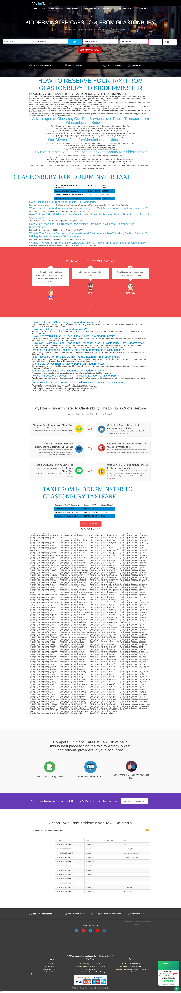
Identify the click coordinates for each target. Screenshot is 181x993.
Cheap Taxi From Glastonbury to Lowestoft (73, 554)
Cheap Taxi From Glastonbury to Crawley (42, 629)
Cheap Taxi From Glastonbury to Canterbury (43, 552)
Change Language (90, 8)
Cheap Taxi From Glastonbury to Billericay (103, 572)
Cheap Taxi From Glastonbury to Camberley (73, 614)
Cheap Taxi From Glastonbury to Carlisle (72, 534)
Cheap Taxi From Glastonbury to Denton (72, 644)
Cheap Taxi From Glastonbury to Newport (42, 643)
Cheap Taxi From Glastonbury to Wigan (42, 664)
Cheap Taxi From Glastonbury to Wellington (103, 612)
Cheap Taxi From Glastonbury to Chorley (72, 668)
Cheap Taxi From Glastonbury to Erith (131, 547)
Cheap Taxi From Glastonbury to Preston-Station (44, 577)
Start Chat (168, 981)
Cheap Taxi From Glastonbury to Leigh (132, 589)
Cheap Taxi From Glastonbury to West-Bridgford (134, 671)
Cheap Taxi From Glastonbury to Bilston (102, 609)
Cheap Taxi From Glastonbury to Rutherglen (103, 535)
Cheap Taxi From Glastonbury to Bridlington (73, 658)
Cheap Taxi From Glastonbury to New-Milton (103, 606)
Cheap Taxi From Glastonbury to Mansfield (43, 634)
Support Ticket (138, 65)
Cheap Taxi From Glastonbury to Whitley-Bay (73, 637)
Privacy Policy (93, 972)
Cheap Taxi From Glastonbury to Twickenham (134, 653)
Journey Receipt (73, 8)
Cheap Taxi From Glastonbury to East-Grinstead (104, 591)
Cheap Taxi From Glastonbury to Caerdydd (103, 698)
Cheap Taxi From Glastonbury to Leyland (72, 649)
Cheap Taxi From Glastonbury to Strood (72, 683)
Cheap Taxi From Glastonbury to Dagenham (43, 632)
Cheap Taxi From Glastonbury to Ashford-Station (44, 535)
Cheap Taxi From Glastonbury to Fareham (133, 550)
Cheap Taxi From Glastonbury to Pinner (102, 534)
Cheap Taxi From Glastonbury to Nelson (102, 559)
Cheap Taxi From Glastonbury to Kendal (102, 565)
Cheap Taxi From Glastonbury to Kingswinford (104, 622)
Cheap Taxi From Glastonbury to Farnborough (134, 549)
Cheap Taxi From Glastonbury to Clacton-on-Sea (104, 710)
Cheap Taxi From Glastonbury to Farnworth (103, 542)
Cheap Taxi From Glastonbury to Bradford (102, 689)
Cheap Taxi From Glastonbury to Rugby (72, 555)
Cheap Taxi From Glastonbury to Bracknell (73, 579)
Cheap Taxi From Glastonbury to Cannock (102, 560)
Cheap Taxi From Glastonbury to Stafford (132, 636)
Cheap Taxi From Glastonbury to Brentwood (103, 696)
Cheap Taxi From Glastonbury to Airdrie (72, 643)
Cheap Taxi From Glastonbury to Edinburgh (43, 557)
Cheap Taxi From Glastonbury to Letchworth (73, 684)
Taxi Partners (108, 8)
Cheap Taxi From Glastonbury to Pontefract (103, 654)
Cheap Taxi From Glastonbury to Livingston (133, 594)
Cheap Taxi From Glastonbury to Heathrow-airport (135, 698)
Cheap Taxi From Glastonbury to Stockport (43, 656)
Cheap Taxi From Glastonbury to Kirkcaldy (133, 587)
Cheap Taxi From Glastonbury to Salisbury (133, 627)
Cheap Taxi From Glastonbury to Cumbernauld (134, 535)
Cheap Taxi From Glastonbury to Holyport (42, 587)
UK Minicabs (50, 972)
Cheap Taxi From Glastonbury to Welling (132, 664)
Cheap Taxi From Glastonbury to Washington (73, 569)
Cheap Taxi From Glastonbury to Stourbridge (133, 637)
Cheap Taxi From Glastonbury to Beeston (72, 629)
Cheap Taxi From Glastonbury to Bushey (102, 604)
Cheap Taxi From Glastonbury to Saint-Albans (44, 646)
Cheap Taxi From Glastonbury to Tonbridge (73, 589)
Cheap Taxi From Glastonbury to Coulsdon (103, 636)
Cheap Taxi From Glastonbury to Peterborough (44, 574)
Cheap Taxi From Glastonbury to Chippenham (104, 706)
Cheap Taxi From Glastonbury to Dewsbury (133, 539)
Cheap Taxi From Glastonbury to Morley (132, 611)
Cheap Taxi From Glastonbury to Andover (72, 611)
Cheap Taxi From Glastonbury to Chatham (42, 694)
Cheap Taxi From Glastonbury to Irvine (71, 674)
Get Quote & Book (90, 50)
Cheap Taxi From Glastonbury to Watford (42, 674)
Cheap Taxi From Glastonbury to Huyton (132, 696)
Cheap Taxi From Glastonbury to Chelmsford (43, 637)
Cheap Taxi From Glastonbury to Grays (72, 641)
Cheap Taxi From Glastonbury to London (42, 534)
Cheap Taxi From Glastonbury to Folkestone (133, 555)
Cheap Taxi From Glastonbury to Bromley (42, 684)
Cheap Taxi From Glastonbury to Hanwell (102, 562)
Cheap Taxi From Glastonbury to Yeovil (132, 684)
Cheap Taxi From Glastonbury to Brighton (42, 545)
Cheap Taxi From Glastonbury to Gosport (72, 552)
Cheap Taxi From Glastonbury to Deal (101, 545)
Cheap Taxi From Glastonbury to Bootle (102, 688)
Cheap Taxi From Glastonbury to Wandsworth (134, 659)
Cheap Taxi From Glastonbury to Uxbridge (72, 557)
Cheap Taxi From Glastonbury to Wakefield (43, 673)
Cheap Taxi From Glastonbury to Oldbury (102, 614)
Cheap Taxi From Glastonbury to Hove (41, 679)
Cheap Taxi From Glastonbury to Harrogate (73, 539)
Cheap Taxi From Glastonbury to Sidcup (132, 632)
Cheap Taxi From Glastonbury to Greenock (133, 562)
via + (75, 42)
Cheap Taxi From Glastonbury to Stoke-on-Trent (44, 565)
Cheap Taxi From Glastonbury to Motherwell (73, 694)
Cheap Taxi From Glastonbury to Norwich (42, 607)
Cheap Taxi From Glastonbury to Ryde (71, 704)
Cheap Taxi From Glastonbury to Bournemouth (44, 547)
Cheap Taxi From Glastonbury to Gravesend (73, 540)
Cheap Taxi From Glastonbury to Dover (41, 554)
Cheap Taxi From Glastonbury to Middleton (133, 604)
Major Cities (124, 8)
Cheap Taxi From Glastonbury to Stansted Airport (135, 706)
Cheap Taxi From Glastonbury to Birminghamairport (105, 683)
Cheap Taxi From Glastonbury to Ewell (71, 666)
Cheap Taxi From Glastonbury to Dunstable (73, 664)
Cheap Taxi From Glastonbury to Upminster (103, 634)
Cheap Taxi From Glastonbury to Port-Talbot (73, 626)
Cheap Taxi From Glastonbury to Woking (132, 678)
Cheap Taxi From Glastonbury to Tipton (72, 604)
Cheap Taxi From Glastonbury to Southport (43, 683)
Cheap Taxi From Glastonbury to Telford (42, 609)
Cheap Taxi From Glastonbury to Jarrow (102, 644)
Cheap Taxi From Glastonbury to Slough (42, 653)
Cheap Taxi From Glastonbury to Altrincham (103, 659)
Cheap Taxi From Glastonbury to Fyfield (42, 659)
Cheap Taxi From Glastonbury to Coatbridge (103, 711)
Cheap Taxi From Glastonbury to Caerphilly (103, 699)
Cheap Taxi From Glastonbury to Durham (132, 542)
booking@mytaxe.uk (76, 65)
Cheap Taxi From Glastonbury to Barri (101, 671)
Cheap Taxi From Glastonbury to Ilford (131, 575)
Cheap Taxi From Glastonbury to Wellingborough (134, 666)
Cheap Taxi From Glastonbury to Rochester (133, 617)
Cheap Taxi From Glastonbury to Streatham (133, 641)
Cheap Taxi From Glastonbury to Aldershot (73, 639)
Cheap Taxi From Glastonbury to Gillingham (133, 557)
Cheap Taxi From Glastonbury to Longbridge (103, 617)
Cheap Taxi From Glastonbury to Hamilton (133, 565)
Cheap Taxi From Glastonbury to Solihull (42, 626)
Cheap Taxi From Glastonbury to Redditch (42, 703)
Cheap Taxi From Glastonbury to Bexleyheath (74, 711)
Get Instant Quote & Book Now (134, 801)
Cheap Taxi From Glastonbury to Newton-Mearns (105, 579)
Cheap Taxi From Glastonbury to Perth (132, 616)
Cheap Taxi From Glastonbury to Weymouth (133, 673)
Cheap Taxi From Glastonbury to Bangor (102, 664)
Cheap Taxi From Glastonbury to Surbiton (132, 646)
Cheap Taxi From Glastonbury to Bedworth (103, 679)
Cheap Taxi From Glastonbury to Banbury (102, 663)
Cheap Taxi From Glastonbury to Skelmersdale (74, 602)
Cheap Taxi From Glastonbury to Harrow (42, 649)
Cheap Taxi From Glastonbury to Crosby (132, 534)
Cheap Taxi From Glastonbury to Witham (102, 621)
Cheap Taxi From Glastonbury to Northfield (103, 607)
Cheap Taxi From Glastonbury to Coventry (42, 570)
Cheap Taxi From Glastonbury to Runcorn (132, 626)
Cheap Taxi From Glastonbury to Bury (71, 575)
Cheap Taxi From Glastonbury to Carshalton (103, 651)
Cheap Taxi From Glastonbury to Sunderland (133, 644)
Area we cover (141, 8)
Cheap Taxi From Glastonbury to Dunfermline (133, 540)
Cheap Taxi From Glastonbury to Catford (102, 701)
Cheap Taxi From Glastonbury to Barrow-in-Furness (105, 673)
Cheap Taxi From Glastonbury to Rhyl (101, 624)
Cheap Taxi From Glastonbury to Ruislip (132, 624)
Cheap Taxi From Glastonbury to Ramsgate (73, 582)
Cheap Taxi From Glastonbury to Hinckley (132, 570)
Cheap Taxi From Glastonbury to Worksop (133, 681)
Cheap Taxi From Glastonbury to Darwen (102, 656)
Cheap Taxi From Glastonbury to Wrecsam (133, 683)
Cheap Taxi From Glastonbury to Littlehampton (104, 575)
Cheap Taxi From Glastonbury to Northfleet (103, 552)
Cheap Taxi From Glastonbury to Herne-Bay (73, 609)
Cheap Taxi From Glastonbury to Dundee (42, 648)
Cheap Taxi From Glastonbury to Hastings (42, 617)
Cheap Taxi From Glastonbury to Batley (102, 676)
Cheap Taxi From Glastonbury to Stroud (72, 698)
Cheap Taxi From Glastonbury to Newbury (72, 584)
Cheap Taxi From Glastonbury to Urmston (132, 654)
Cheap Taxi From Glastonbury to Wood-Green (104, 569)
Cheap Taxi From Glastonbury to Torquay (132, 651)
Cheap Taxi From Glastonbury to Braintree (103, 694)
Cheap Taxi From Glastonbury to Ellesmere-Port (134, 544)
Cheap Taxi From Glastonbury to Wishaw (102, 544)
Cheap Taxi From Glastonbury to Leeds (42, 599)
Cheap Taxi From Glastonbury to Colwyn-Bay (73, 673)
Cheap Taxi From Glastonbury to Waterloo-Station (45, 611)
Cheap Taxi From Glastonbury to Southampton (44, 569)
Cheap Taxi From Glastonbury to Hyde (71, 676)
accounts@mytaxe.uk (135, 966)
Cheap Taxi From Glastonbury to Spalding (72, 669)
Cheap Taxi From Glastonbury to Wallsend (133, 658)
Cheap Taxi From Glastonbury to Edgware (42, 706)
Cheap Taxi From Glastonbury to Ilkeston (72, 607)
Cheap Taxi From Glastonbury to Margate (132, 601)
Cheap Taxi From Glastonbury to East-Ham (43, 708)
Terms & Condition (82, 972)
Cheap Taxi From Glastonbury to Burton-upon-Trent (75, 544)
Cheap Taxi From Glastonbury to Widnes (132, 674)
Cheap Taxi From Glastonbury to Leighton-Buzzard (75, 632)
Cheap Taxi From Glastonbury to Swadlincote (73, 691)
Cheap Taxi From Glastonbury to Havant (132, 567)
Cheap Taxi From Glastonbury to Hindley (102, 631)
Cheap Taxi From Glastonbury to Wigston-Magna (74, 693)
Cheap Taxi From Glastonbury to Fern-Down (103, 587)
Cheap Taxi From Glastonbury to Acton (102, 658)
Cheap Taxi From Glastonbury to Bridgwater (103, 693)
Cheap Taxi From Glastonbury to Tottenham (43, 644)
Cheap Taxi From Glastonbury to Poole (41, 654)
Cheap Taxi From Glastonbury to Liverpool (42, 597)
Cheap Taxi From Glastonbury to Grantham (133, 559)
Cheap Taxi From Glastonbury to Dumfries (72, 686)
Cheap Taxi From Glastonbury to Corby (102, 713)
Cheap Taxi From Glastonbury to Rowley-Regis (134, 619)
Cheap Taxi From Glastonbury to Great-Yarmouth (75, 612)
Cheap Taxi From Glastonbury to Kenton (72, 648)
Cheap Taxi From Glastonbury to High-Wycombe (44, 622)
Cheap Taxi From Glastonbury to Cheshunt (103, 703)
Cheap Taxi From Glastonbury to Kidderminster (134, 577)
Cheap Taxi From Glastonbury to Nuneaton (43, 688)
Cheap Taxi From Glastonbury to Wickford (72, 681)
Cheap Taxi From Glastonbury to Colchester (43, 582)
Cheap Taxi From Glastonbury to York (41, 612)
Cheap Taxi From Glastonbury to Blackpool (103, 686)
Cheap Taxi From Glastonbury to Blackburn (43, 542)
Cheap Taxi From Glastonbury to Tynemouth (73, 567)
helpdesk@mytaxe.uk (139, 969)
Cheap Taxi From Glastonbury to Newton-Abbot (104, 611)
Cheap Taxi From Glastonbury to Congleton (103, 639)
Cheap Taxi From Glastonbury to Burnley (72, 542)
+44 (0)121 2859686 (97, 964)
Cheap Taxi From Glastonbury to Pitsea (102, 626)
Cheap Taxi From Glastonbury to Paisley (42, 698)
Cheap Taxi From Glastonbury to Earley (72, 708)
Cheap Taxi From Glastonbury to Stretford (132, 643)
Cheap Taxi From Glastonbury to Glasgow (42, 559)
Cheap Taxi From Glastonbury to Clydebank (103, 597)
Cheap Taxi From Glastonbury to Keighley (72, 560)
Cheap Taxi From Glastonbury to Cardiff (42, 579)
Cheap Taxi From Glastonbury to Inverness (73, 559)
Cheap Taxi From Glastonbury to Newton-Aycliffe (105, 586)
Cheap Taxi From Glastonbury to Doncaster (43, 586)
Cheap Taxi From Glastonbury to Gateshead (43, 639)
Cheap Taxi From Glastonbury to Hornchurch (133, 572)
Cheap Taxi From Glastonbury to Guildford (42, 696)
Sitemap (102, 972)
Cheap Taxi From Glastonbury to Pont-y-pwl (73, 656)
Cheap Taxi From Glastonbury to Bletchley (73, 622)
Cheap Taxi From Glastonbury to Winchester (133, 676)
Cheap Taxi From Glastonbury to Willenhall (103, 567)
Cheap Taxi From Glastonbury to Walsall (72, 565)
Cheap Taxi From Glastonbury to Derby (41, 584)
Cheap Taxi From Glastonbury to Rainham (102, 629)
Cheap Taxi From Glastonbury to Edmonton (43, 693)
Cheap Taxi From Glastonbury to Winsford (133, 693)
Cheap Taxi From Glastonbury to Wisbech (72, 678)
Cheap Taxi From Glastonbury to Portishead (103, 627)
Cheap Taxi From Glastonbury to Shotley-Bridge (104, 584)
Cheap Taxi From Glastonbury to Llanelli (132, 596)
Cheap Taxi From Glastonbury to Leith (131, 591)
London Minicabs (131, 972)
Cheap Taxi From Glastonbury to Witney (102, 582)
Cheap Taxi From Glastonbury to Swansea (42, 567)
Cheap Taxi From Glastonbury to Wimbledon (73, 564)
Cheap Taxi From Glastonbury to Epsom (72, 713)
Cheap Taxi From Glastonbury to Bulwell (102, 547)
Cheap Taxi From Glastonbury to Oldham (42, 681)
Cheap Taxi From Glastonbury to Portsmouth (43, 575)
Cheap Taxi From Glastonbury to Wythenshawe (44, 636)
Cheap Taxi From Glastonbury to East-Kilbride (74, 550)
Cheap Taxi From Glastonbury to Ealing (132, 686)
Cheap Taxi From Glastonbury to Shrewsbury (73, 547)
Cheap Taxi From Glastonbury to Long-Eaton (73, 624)
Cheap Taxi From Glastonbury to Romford (42, 641)
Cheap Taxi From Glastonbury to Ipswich (42, 589)
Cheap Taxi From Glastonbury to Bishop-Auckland (105, 616)
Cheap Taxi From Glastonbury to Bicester (42, 537)
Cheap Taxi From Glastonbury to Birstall (102, 684)
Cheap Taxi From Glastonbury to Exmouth (72, 671)
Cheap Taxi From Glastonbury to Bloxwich (103, 619)
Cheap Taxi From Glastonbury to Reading (42, 562)
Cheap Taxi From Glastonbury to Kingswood (133, 584)
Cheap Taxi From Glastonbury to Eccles (72, 606)
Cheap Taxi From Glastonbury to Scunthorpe (43, 704)
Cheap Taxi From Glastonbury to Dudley (42, 701)
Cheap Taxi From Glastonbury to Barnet (102, 668)
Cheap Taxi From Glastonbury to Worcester (43, 671)
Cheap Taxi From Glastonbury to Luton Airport (134, 699)
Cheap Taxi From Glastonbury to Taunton (132, 649)
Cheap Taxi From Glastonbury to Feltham (132, 552)
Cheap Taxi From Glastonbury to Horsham (133, 574)
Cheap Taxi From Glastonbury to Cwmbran (133, 537)
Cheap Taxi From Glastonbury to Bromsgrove (103, 557)
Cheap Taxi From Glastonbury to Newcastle (133, 612)
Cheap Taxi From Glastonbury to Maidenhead (73, 572)
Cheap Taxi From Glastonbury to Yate (101, 581)
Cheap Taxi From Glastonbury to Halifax (42, 686)
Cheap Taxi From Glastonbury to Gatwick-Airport (135, 704)
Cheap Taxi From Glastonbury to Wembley (43, 668)
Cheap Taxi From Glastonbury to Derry (41, 691)
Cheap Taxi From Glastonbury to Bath (101, 674)
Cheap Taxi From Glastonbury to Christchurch (104, 708)
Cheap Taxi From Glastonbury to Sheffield (42, 564)
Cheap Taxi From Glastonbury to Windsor (72, 696)
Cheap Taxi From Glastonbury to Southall (72, 562)
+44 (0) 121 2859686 (114, 65)
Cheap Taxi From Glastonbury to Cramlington (103, 554)
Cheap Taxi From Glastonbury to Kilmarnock (133, 579)
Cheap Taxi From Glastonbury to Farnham (72, 596)
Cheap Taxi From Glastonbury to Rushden (102, 555)
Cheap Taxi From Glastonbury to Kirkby (132, 586)
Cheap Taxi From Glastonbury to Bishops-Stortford (75, 592)
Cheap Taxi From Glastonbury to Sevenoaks (103, 550)
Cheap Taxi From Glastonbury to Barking (102, 666)
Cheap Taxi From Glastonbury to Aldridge (72, 597)
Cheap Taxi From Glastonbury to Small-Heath (73, 627)
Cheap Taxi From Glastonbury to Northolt (102, 540)
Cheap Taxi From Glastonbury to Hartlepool (43, 616)
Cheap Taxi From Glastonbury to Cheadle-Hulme (104, 589)
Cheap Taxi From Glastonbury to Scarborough (134, 629)
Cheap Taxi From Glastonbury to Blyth (71, 621)
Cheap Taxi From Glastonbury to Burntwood (103, 596)
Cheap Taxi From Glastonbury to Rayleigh (72, 689)
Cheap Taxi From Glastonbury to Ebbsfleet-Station (45, 555)
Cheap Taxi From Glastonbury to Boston (72, 663)
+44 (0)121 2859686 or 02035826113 (108, 914)
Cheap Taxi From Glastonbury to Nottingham (43, 614)
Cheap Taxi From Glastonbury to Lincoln (132, 592)
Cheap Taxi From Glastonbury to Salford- (42, 663)
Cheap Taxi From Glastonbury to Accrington (73, 654)
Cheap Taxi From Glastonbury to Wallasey (133, 656)
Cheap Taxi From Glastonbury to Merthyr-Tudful (134, 602)
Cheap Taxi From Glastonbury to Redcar (72, 651)
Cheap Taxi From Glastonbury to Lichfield (72, 679)
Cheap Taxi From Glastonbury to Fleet (71, 631)
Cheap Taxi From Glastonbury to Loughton (103, 537)
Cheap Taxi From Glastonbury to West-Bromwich (44, 699)
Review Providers (56, 8)
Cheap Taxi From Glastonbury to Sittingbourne (134, 634)
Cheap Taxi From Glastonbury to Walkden (72, 646)
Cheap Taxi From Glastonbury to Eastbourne (43, 661)
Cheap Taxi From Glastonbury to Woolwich (73, 581)
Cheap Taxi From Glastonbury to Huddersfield (43, 651)
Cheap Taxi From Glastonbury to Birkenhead (133, 688)
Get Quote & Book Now (90, 524)
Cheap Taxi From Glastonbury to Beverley (102, 648)
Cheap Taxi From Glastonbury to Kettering (42, 678)
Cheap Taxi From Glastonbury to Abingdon (73, 594)
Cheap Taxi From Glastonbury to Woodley (72, 653)
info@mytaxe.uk (135, 964)
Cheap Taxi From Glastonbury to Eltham (132, 545)
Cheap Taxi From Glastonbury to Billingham (73, 661)
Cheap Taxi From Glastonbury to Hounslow (43, 666)
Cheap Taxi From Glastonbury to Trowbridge (133, 694)
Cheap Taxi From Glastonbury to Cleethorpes (73, 601)
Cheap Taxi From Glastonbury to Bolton (42, 544)
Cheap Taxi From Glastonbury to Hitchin (72, 688)
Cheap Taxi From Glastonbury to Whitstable (73, 703)
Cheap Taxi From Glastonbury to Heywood (103, 646)
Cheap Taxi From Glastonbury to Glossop (72, 701)
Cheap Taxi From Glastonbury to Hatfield (72, 599)
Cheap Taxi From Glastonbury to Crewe (72, 545)
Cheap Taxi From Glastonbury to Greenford (133, 560)
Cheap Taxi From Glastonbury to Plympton (103, 649)
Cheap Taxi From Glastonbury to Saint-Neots (103, 653)
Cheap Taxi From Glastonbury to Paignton (133, 614)
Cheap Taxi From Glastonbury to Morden (132, 607)
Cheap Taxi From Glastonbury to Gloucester (43, 560)
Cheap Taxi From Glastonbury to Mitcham (132, 606)
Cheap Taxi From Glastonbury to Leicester (42, 601)
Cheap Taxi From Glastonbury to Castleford (73, 591)
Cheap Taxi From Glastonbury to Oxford (42, 572)
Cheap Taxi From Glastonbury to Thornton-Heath (74, 574)
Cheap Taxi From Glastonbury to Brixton (72, 577)
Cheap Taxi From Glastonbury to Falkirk (72, 659)
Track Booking (39, 8)
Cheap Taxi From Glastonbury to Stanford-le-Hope (105, 564)
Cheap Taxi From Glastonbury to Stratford (132, 639)
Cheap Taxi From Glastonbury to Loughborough (74, 570)
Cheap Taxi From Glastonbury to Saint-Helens (44, 669)
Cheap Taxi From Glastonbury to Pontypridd (73, 699)
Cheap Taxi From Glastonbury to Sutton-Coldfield (44, 676)
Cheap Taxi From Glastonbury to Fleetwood (103, 599)
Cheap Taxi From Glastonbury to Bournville (103, 637)
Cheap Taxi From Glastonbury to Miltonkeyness (44, 606)
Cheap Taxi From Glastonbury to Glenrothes (73, 619)
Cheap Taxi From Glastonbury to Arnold (72, 617)
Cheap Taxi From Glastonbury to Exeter (42, 624)
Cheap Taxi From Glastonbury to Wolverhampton (135, 679)
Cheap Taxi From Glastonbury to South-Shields (44, 713)
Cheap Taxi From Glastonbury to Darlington (43, 658)
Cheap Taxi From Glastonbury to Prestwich (133, 689)
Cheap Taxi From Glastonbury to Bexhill (102, 681)
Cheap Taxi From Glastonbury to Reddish (102, 570)
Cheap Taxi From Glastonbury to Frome (102, 594)
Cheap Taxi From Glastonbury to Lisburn (72, 549)
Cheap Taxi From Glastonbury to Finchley (132, 554)
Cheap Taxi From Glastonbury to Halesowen (133, 564)
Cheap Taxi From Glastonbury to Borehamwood (74, 710)
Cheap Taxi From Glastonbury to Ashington (103, 577)
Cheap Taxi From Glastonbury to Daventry (103, 632)
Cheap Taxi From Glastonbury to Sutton (132, 648)
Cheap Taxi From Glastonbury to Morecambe (133, 609)
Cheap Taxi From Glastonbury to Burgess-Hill (103, 539)
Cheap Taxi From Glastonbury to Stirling (72, 616)
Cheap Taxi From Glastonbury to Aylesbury (103, 661)
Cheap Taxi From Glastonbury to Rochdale (43, 627)
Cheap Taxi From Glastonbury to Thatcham (103, 592)
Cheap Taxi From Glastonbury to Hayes (42, 689)
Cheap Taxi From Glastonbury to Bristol (102, 691)
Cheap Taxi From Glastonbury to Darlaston (103, 574)
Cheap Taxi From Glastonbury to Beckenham (103, 678)
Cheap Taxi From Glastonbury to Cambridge (43, 581)
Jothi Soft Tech (104, 988)
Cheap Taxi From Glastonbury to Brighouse (133, 691)
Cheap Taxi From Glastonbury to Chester (102, 704)
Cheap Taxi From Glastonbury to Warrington (133, 661)
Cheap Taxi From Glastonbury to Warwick (132, 663)
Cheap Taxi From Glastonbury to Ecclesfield (73, 706)
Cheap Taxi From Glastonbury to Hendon (132, 569)
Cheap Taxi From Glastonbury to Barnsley (42, 631)
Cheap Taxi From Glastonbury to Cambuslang (104, 549)
